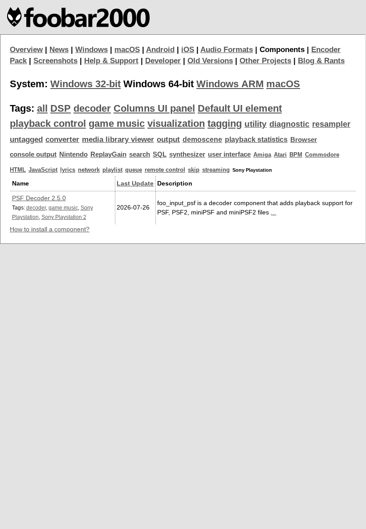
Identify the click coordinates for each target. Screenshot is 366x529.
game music (117, 123)
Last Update (135, 183)
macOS (127, 49)
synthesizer (187, 154)
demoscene (202, 139)
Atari (280, 154)
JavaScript (42, 169)
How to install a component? (49, 229)
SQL (160, 154)
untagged (26, 139)
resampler (331, 124)
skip (193, 169)
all (42, 108)
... (273, 212)
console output (33, 154)
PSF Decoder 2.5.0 (39, 198)
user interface (229, 154)
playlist (112, 169)
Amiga (262, 154)
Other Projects (265, 61)
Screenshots (55, 61)
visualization (176, 123)
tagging (224, 123)
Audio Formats (226, 49)
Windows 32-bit (85, 83)
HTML (18, 169)
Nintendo (73, 154)
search (139, 154)
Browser (303, 139)
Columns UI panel (154, 108)
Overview (26, 49)
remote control (165, 169)
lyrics (67, 169)
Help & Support (111, 61)
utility (255, 124)
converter (62, 139)
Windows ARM (230, 83)
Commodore (322, 154)
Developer (163, 61)
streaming (216, 169)
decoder (92, 108)
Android (160, 49)
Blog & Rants (321, 61)
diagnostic (289, 124)
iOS (187, 49)
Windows (91, 49)
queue (133, 169)
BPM (295, 154)
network (89, 169)
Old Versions (210, 61)
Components (282, 49)
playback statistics (256, 139)
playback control (48, 123)
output (168, 139)
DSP (60, 108)
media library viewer (118, 139)
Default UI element (240, 108)
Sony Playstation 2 (63, 217)
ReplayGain (108, 154)
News (59, 49)
